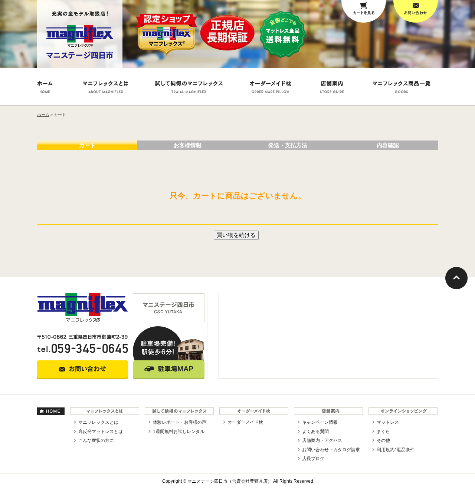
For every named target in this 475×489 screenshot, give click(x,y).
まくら (383, 431)
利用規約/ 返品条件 (396, 449)
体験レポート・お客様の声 (179, 422)
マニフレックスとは (98, 422)
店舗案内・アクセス (322, 440)
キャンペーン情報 (320, 422)
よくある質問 (315, 431)
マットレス (388, 422)
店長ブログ (313, 458)
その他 (383, 440)
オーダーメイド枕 (245, 422)
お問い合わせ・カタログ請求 (331, 449)
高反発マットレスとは (100, 431)
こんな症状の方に (96, 440)
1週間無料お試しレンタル (178, 431)
